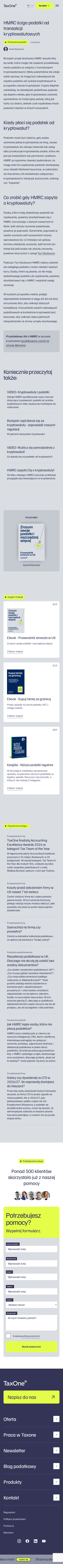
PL (28, 5)
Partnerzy (9, 1525)
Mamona (8, 1532)
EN (32, 5)
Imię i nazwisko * (13, 1244)
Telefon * (10, 1286)
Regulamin (9, 1512)
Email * (9, 1272)
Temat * (9, 1300)
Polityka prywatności (15, 1519)
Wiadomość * (11, 1313)
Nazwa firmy (11, 1259)
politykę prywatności (31, 1336)
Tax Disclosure (46, 253)
